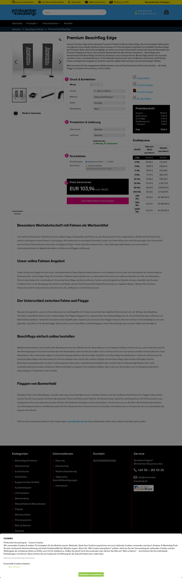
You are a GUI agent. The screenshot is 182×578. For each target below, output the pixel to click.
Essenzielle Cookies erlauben (17, 563)
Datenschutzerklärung (14, 558)
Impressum (29, 558)
